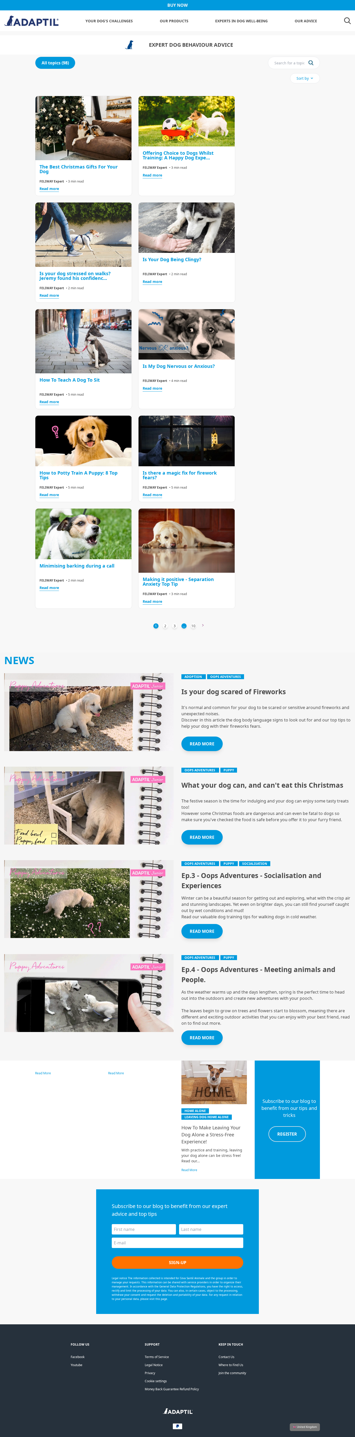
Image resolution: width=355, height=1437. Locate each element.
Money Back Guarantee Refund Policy (172, 1389)
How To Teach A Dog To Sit (70, 379)
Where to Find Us (231, 1365)
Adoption (194, 676)
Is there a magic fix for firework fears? (180, 475)
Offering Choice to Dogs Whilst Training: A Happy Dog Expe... (178, 155)
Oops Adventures (225, 676)
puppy (228, 770)
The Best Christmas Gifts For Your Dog (79, 169)
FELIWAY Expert (52, 181)
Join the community (232, 1373)
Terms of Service (157, 1357)
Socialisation (254, 863)
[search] (310, 62)
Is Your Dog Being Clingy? (172, 259)
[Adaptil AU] (178, 1413)
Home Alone (195, 1111)
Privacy (150, 1373)
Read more (49, 188)
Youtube (76, 1365)
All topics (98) (55, 63)
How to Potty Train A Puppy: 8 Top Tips (78, 475)
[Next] (203, 626)
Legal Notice (154, 1365)
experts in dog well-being (241, 20)
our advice (306, 20)
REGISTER (287, 1134)
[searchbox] (289, 63)
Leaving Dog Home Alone (207, 1117)
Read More (43, 1073)
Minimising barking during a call (77, 565)
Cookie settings (156, 1381)
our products (174, 20)
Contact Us (226, 1357)
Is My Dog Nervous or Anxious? (179, 366)
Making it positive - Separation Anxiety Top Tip (178, 581)
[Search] (347, 20)
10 (193, 625)
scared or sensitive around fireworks (305, 707)
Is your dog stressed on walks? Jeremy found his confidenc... (75, 275)
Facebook (77, 1357)
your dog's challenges (109, 20)
